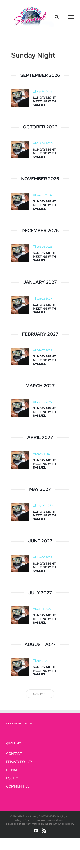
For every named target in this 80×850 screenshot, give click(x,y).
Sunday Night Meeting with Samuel (44, 101)
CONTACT (14, 753)
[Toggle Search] (57, 17)
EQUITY (12, 778)
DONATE (13, 770)
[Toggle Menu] (71, 17)
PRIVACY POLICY (19, 762)
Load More (40, 694)
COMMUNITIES (18, 786)
